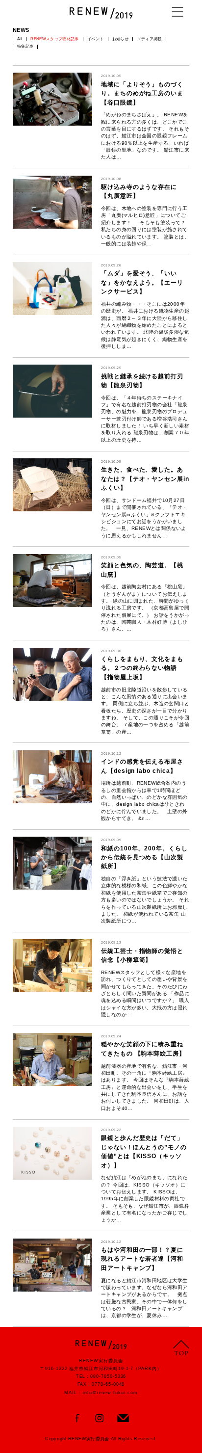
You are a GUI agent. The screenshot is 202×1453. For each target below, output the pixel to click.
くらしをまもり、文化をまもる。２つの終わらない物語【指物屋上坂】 (142, 668)
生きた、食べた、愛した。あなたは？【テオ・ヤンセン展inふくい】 (145, 478)
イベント (95, 39)
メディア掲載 (149, 39)
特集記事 (25, 46)
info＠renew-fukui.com (110, 1392)
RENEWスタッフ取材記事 (54, 39)
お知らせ (120, 39)
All (19, 39)
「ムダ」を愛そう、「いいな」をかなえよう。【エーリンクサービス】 (142, 282)
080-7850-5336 (108, 1376)
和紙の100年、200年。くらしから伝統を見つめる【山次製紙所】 (144, 857)
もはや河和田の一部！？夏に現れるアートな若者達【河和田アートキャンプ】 (142, 1258)
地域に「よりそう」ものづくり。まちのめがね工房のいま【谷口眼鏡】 (142, 93)
